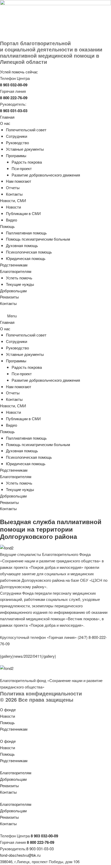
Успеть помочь (19, 277)
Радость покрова (27, 162)
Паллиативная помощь (26, 232)
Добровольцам (13, 290)
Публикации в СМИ (23, 213)
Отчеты (13, 187)
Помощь (7, 226)
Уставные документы (25, 149)
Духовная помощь (22, 245)
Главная (7, 117)
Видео (11, 220)
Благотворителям (15, 271)
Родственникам (13, 264)
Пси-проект (22, 168)
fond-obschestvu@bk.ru (20, 855)
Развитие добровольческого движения (46, 175)
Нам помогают (18, 181)
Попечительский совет (26, 129)
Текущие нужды (20, 284)
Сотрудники (16, 136)
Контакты (14, 194)
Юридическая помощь (25, 258)
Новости (13, 207)
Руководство (17, 142)
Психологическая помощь (29, 252)
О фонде (8, 709)
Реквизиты (9, 297)
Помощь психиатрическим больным (38, 239)
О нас (5, 123)
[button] (55, 316)
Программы (16, 155)
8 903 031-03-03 (40, 848)
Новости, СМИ (13, 200)
